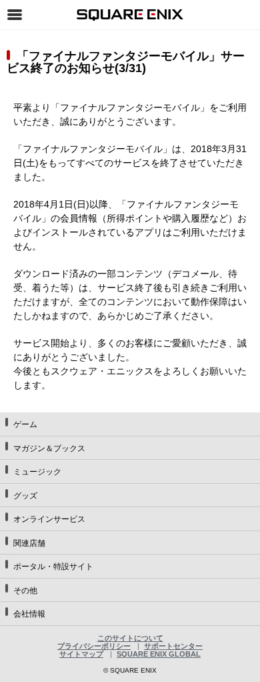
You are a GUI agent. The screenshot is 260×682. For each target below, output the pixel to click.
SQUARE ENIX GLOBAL (159, 654)
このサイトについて (130, 638)
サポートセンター (173, 646)
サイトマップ (81, 654)
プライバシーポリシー (94, 646)
